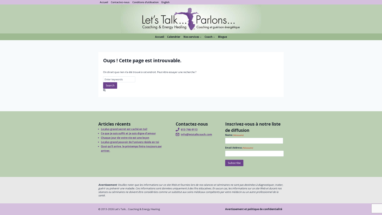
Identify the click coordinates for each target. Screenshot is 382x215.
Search (110, 85)
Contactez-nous (120, 2)
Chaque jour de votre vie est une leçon (125, 137)
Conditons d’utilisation (145, 2)
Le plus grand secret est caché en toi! (124, 129)
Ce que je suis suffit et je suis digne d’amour (128, 133)
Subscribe (234, 163)
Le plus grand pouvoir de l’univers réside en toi (130, 142)
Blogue (222, 37)
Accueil (104, 2)
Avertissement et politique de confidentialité (253, 209)
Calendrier (173, 37)
